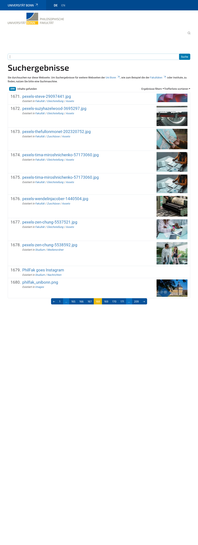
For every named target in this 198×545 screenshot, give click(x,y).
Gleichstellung (55, 101)
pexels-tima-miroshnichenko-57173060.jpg (60, 155)
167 (90, 301)
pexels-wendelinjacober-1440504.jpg (55, 198)
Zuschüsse (53, 136)
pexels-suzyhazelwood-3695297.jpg (54, 108)
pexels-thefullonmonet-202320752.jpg (56, 131)
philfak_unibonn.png (40, 282)
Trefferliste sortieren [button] (176, 88)
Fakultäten (156, 77)
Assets (70, 101)
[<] (54, 301)
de (56, 5)
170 (114, 301)
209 (136, 301)
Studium (40, 249)
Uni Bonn (111, 77)
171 (122, 301)
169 (106, 301)
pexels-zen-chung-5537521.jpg (49, 222)
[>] (144, 301)
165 (73, 301)
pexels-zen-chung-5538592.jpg (49, 245)
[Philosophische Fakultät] (36, 18)
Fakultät (40, 101)
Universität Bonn (21, 5)
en (63, 5)
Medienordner (55, 249)
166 (81, 301)
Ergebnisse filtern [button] (151, 88)
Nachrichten (54, 274)
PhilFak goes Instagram (43, 270)
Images (39, 286)
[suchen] (187, 35)
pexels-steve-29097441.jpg (46, 96)
